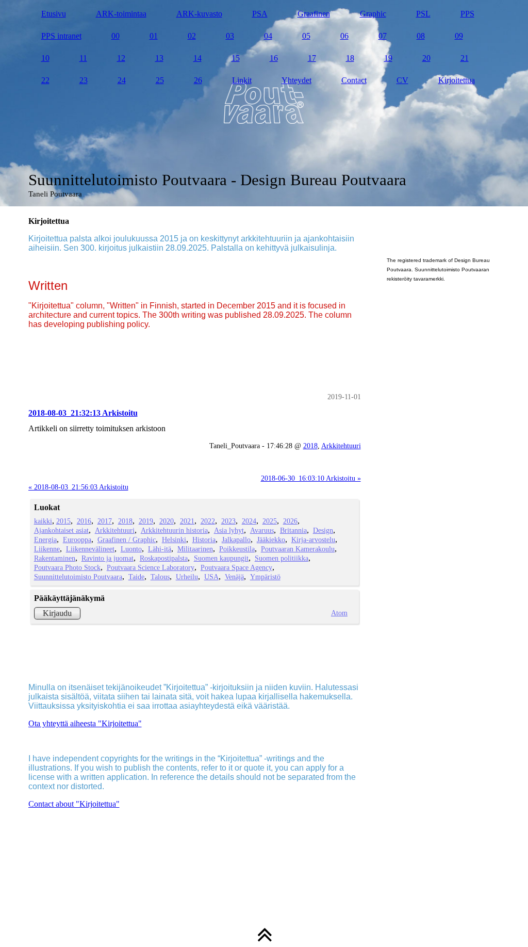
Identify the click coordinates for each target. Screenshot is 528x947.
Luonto (131, 549)
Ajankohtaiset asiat (61, 530)
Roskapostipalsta (164, 558)
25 (160, 80)
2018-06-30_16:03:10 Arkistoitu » (311, 478)
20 (426, 58)
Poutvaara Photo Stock (67, 567)
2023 (228, 521)
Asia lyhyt (229, 530)
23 (83, 80)
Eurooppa (77, 539)
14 (197, 58)
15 (236, 58)
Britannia (293, 530)
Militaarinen (195, 549)
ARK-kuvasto (199, 13)
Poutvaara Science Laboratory (150, 567)
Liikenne (47, 549)
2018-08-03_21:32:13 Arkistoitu (83, 413)
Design (323, 530)
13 (159, 58)
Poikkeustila (237, 549)
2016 (84, 521)
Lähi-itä (159, 549)
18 (350, 58)
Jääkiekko (271, 539)
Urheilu (187, 577)
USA (211, 577)
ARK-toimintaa (121, 13)
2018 (310, 446)
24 (122, 80)
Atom (339, 613)
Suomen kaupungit (221, 558)
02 (192, 35)
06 (344, 35)
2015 (63, 521)
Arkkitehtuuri (341, 446)
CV (402, 80)
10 (45, 58)
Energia (45, 539)
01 (154, 35)
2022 (208, 521)
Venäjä (234, 577)
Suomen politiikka (281, 558)
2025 (269, 521)
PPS (467, 13)
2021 (187, 521)
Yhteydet (296, 80)
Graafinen (314, 13)
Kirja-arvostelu (313, 539)
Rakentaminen (54, 558)
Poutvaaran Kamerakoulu (298, 549)
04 (268, 35)
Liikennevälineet (90, 549)
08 (421, 35)
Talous (160, 577)
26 (198, 80)
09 (459, 35)
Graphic (373, 13)
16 (274, 58)
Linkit (242, 80)
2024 (249, 521)
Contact (354, 80)
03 (230, 35)
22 (45, 80)
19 (388, 58)
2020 (166, 521)
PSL (423, 13)
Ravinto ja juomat (107, 558)
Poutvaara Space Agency (236, 567)
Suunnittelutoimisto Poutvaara (78, 577)
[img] (264, 103)
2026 (290, 521)
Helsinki (174, 539)
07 (382, 35)
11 (83, 58)
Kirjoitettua (456, 80)
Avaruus (262, 530)
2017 (104, 521)
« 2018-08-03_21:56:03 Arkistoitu (78, 487)
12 (121, 58)
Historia (204, 539)
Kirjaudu (57, 613)
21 (464, 58)
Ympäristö (265, 577)
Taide (136, 577)
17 (312, 58)
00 (115, 35)
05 (306, 35)
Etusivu (53, 13)
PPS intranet (61, 35)
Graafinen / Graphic (126, 539)
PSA (260, 13)
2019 (146, 521)
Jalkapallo (236, 539)
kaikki (43, 521)
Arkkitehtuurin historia (174, 530)
